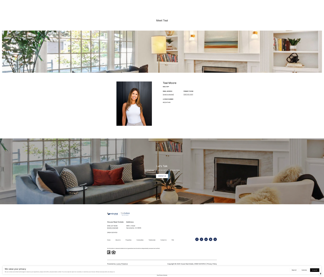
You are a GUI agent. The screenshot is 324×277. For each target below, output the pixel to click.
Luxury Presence (122, 264)
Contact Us (163, 240)
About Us (118, 240)
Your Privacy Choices (162, 275)
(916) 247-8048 (112, 226)
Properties (128, 240)
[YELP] (215, 239)
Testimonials (152, 240)
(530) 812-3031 (188, 94)
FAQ (173, 240)
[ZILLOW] (210, 239)
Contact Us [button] (162, 176)
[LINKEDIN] (206, 239)
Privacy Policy (212, 264)
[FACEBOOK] (197, 239)
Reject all (294, 270)
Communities (140, 240)
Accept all (314, 270)
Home (108, 240)
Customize (304, 270)
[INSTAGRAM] (201, 239)
